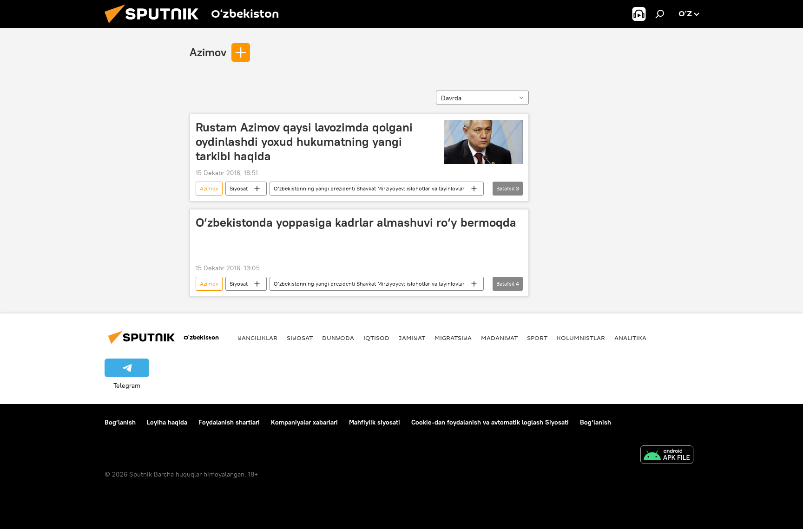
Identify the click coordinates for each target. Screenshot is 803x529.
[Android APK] (666, 455)
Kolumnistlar (581, 337)
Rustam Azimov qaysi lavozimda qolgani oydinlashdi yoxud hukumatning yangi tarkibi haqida (304, 141)
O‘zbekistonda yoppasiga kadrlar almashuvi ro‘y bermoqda (356, 222)
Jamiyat (412, 337)
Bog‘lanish (120, 422)
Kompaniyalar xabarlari (304, 422)
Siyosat (239, 188)
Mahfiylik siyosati (374, 422)
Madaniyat (499, 337)
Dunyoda (338, 337)
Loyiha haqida (167, 422)
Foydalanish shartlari (229, 422)
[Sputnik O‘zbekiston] (155, 25)
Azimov (208, 52)
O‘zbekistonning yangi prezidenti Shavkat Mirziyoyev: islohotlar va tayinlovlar (369, 188)
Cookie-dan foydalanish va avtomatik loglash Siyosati (490, 422)
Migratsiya (453, 337)
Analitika (630, 337)
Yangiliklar (257, 337)
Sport (537, 337)
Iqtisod (376, 337)
